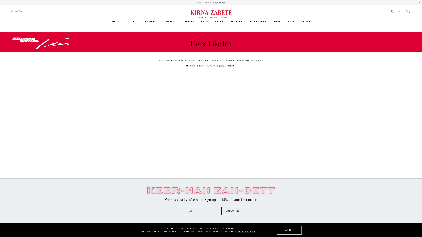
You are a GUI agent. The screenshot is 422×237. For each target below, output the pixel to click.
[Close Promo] (419, 2)
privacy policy (246, 231)
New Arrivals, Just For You (211, 2)
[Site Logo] (211, 11)
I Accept (289, 230)
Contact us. (230, 65)
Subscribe (233, 211)
